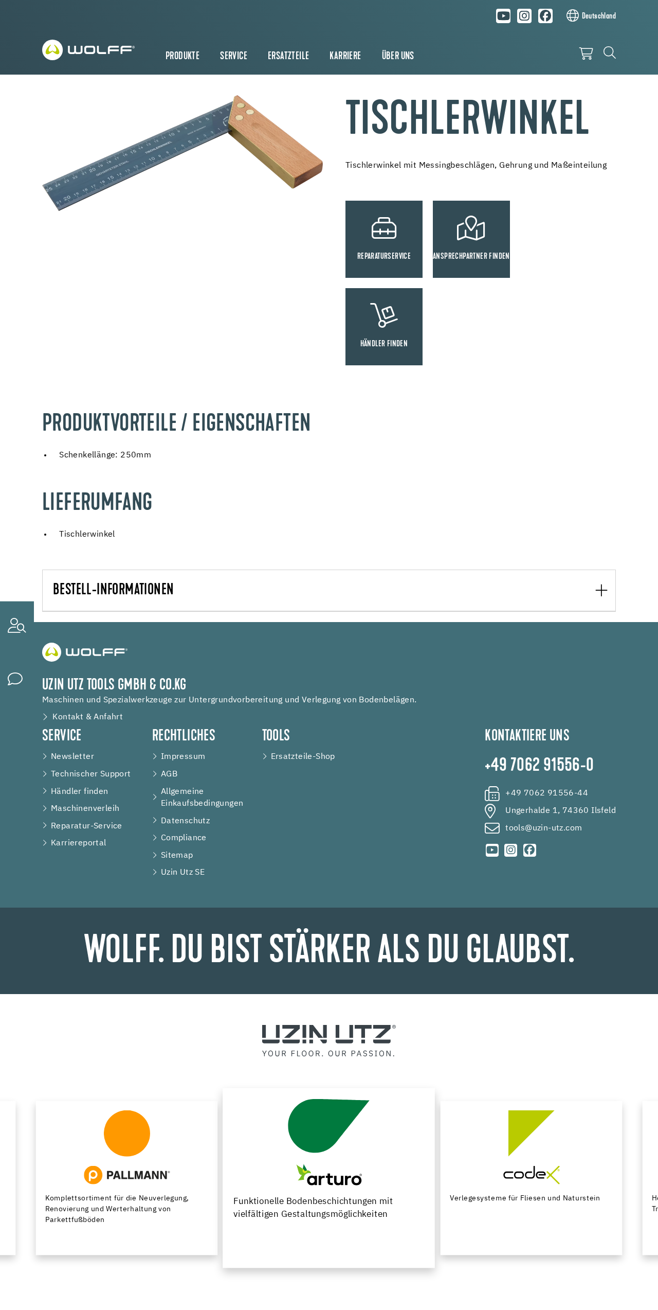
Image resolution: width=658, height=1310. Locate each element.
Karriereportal (78, 843)
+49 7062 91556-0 (539, 766)
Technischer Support (91, 774)
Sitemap (177, 855)
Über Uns (398, 56)
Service (233, 56)
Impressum (183, 756)
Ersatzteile (288, 56)
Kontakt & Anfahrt (87, 717)
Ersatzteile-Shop (303, 756)
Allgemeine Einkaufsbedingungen (202, 798)
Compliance (184, 838)
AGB (169, 774)
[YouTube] (504, 16)
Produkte (182, 56)
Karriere (345, 56)
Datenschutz (185, 821)
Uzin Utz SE (183, 872)
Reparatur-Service (86, 826)
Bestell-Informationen (113, 590)
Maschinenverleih (85, 808)
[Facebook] (545, 16)
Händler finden (79, 791)
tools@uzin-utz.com (543, 828)
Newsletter (72, 756)
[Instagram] (524, 16)
